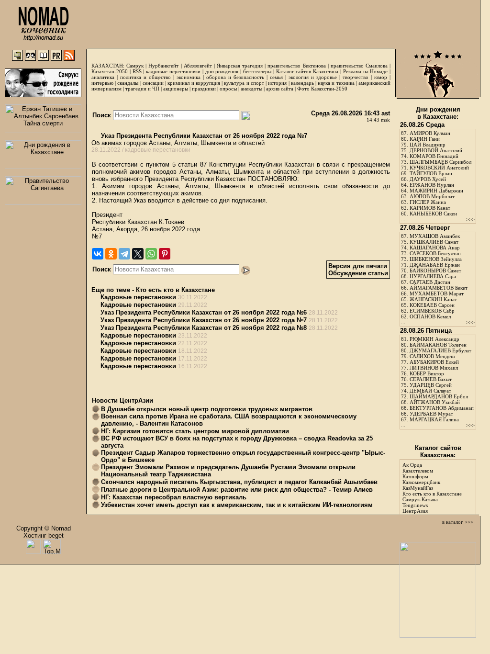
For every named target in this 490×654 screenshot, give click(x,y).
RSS (137, 71)
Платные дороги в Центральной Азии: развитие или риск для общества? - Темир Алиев (237, 489)
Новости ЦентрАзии (122, 400)
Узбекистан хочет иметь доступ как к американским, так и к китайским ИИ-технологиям (237, 504)
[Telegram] (124, 253)
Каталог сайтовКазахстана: (438, 451)
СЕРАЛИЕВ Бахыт (431, 379)
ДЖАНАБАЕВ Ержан (435, 265)
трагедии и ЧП (142, 88)
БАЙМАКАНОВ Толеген (438, 345)
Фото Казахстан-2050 (322, 88)
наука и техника (336, 83)
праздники (204, 88)
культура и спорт (244, 83)
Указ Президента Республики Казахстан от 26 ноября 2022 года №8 (203, 327)
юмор (380, 77)
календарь (302, 83)
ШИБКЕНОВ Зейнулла (436, 259)
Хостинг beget (43, 535)
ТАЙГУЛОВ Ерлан (431, 173)
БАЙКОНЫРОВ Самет (435, 270)
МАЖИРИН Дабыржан (436, 190)
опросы (228, 88)
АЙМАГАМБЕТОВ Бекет (439, 288)
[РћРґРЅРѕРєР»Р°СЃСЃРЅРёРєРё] (111, 253)
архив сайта (279, 88)
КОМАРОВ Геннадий (434, 156)
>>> (470, 219)
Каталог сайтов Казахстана (307, 71)
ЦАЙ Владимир (427, 144)
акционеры (175, 88)
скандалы (127, 83)
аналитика (102, 77)
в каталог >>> (457, 522)
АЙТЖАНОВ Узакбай (435, 402)
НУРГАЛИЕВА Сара (433, 276)
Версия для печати (357, 266)
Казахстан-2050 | (112, 71)
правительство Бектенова (296, 65)
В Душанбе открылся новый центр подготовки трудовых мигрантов (206, 409)
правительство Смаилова (359, 65)
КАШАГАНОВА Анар (435, 247)
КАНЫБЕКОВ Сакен (433, 213)
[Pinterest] (164, 253)
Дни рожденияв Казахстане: (438, 113)
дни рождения (222, 71)
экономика (188, 77)
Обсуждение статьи (358, 273)
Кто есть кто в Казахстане (175, 289)
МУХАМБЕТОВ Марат (437, 293)
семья (276, 77)
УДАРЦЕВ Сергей (431, 385)
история (277, 83)
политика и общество (145, 77)
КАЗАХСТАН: (107, 65)
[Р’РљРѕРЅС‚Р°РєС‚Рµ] (97, 253)
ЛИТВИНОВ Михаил (434, 368)
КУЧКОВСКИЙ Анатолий (439, 167)
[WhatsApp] (151, 253)
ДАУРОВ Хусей (428, 179)
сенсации (153, 83)
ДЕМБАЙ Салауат (430, 391)
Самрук (135, 65)
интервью (102, 83)
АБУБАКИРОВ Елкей (434, 362)
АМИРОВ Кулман (430, 133)
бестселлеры (257, 71)
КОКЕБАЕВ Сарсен (432, 305)
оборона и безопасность (235, 77)
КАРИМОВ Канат (430, 208)
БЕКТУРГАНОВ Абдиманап (442, 408)
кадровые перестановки (173, 71)
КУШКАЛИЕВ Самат (434, 242)
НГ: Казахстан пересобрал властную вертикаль (173, 497)
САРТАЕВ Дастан (430, 282)
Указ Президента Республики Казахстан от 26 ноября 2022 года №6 (203, 312)
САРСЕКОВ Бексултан (435, 253)
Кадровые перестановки (138, 297)
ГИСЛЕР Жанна (428, 202)
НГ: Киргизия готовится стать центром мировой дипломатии (195, 431)
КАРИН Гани (425, 139)
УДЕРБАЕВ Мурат (431, 414)
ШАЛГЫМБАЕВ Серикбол (440, 162)
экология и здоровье (313, 77)
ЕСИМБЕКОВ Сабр (432, 311)
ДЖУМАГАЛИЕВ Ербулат (440, 350)
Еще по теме (110, 289)
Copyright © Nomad (43, 528)
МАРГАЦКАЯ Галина (434, 419)
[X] (138, 253)
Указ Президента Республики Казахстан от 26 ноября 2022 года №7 (203, 135)
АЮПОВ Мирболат (432, 196)
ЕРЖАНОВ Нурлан (432, 185)
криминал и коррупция (193, 83)
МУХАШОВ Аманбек (435, 236)
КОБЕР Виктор (427, 373)
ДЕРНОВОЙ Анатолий (436, 150)
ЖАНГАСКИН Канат (433, 299)
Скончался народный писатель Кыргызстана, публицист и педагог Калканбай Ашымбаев (239, 481)
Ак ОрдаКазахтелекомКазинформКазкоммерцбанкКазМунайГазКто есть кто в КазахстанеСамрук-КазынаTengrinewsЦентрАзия (432, 488)
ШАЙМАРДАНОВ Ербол (439, 396)
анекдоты (251, 88)
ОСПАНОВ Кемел (430, 316)
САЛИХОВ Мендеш (432, 356)
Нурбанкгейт (163, 65)
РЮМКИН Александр (434, 339)
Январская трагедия (240, 65)
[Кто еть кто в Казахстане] (438, 635)
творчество (355, 77)
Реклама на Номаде (365, 71)
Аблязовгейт (198, 65)
